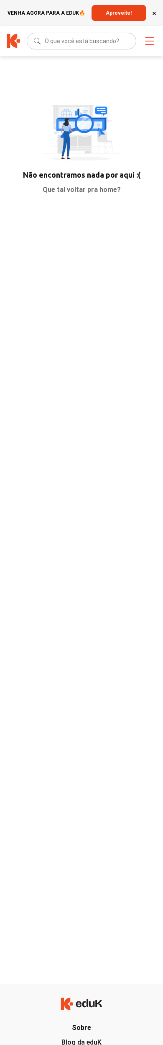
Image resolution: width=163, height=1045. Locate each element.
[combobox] (45, 41)
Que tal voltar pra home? (82, 190)
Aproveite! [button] (119, 13)
